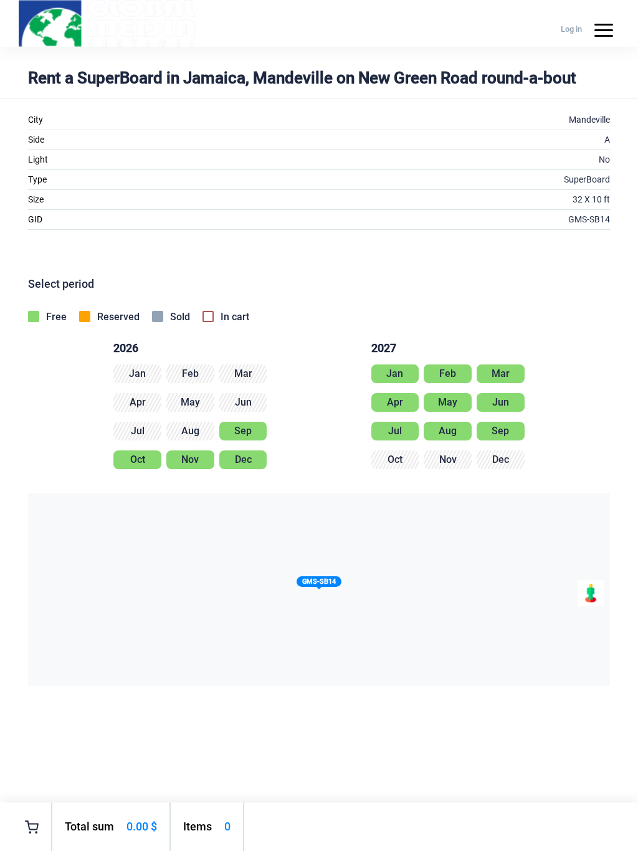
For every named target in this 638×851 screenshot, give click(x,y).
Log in (571, 29)
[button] (319, 584)
